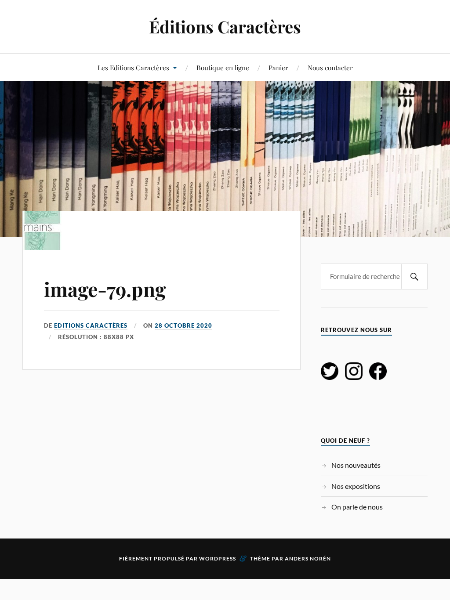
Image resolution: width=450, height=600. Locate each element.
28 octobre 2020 (183, 325)
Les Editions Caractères (133, 67)
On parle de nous (357, 506)
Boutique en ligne (222, 67)
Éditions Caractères (225, 26)
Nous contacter (330, 67)
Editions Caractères (90, 325)
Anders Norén (308, 558)
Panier (278, 67)
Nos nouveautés (356, 465)
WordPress (217, 558)
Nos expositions (355, 486)
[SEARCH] (414, 276)
